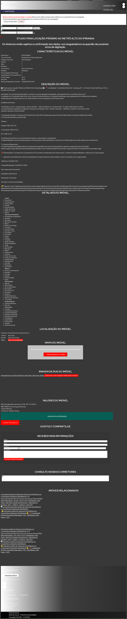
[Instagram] (123, 7)
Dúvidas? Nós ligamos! (10, 423)
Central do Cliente (11, 575)
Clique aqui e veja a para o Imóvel (61, 376)
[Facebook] (123, 4)
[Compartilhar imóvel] (1, 36)
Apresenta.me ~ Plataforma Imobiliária (22, 615)
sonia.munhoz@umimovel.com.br (49, 479)
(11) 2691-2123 (108, 10)
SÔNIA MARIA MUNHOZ (13, 478)
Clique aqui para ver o (56, 354)
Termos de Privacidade (10, 21)
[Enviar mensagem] (41, 28)
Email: (5, 443)
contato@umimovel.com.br (11, 579)
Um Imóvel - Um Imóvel (9, 2)
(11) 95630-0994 (109, 6)
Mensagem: (7, 450)
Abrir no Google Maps (15, 340)
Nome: (6, 439)
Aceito (21, 21)
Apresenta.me (14, 613)
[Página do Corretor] (11, 476)
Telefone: (6, 446)
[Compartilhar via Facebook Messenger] (57, 430)
